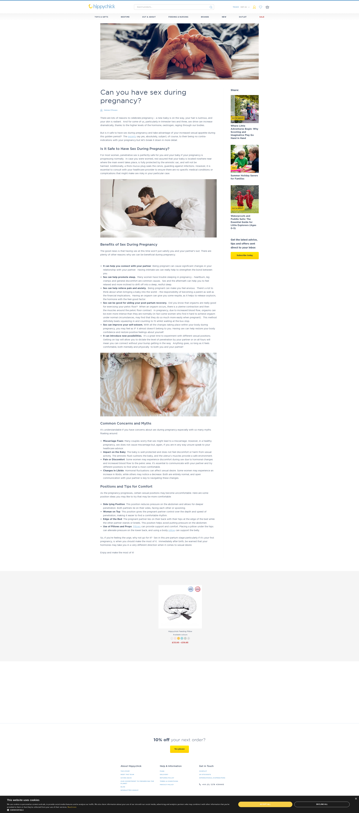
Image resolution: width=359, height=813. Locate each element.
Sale (261, 17)
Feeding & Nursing (178, 17)
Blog (123, 787)
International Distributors (212, 778)
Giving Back (126, 778)
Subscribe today (245, 255)
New (224, 17)
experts (132, 136)
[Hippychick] (109, 6)
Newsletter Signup (130, 790)
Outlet (243, 17)
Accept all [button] (265, 804)
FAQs (162, 771)
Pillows (137, 526)
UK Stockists (205, 774)
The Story (125, 771)
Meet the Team (127, 774)
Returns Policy (167, 778)
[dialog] (179, 804)
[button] (118, 810)
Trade (236, 7)
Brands (205, 17)
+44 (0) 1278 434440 (213, 784)
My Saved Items (260, 7)
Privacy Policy (167, 784)
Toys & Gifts (101, 17)
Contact (203, 771)
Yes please (179, 749)
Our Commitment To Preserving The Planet (137, 782)
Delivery (164, 774)
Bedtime (125, 17)
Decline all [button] (322, 804)
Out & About (149, 17)
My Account (254, 7)
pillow (171, 530)
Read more (72, 807)
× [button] (356, 799)
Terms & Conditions (169, 781)
